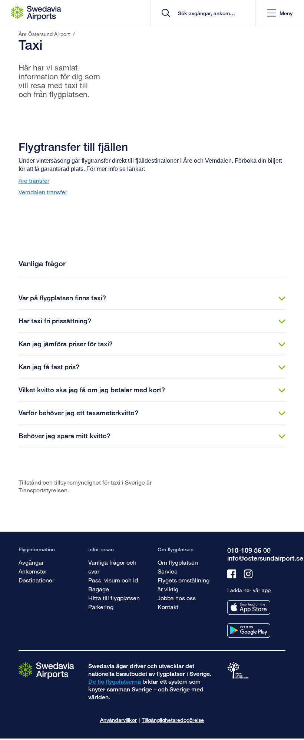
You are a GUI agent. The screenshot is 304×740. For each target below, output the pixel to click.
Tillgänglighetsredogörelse (173, 720)
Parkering (100, 606)
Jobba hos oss (177, 597)
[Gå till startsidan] (46, 670)
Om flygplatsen (178, 562)
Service (168, 571)
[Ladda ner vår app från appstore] (248, 607)
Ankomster (33, 571)
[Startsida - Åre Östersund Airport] (36, 13)
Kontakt (168, 606)
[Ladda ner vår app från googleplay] (248, 630)
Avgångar (31, 562)
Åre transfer (34, 180)
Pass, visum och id (113, 580)
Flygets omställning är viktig (183, 584)
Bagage (98, 588)
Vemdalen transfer (43, 191)
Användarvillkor (118, 720)
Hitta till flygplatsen (114, 597)
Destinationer (36, 580)
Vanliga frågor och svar (112, 567)
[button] (280, 13)
